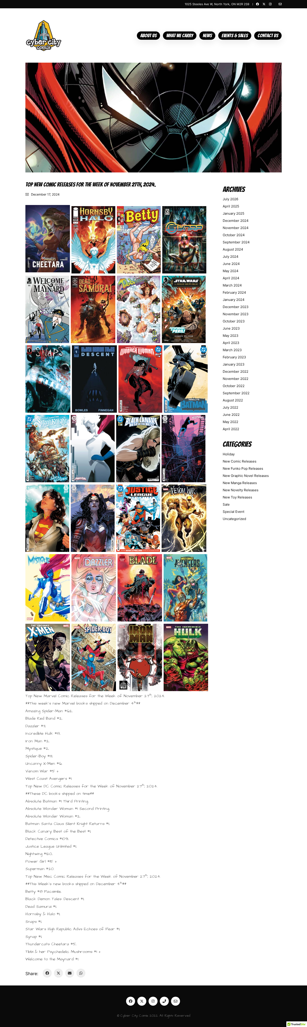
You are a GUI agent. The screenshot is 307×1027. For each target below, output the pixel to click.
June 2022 (231, 414)
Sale (226, 504)
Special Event (233, 511)
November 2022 (235, 379)
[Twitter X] (58, 973)
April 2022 (231, 429)
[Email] (69, 973)
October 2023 (234, 321)
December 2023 (236, 307)
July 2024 (230, 256)
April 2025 (231, 206)
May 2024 (230, 271)
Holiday (229, 454)
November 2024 (236, 228)
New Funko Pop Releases (243, 468)
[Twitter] (141, 1001)
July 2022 (230, 407)
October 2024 (234, 235)
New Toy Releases (237, 497)
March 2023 (232, 350)
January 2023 (234, 364)
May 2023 (230, 335)
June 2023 (231, 328)
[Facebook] (47, 973)
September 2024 (236, 242)
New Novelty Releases (240, 490)
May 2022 (230, 422)
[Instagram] (153, 1001)
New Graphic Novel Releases (246, 476)
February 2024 (234, 292)
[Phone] (164, 1001)
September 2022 (236, 393)
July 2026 (230, 199)
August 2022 (233, 400)
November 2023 (236, 314)
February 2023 (234, 357)
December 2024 (236, 220)
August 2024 (233, 249)
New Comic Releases (239, 461)
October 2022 (234, 386)
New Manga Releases (240, 483)
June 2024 (231, 264)
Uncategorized (234, 519)
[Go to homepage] (43, 35)
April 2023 (231, 343)
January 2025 (233, 213)
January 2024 (234, 300)
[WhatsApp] (80, 973)
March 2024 (232, 285)
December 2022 (235, 371)
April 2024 (231, 278)
